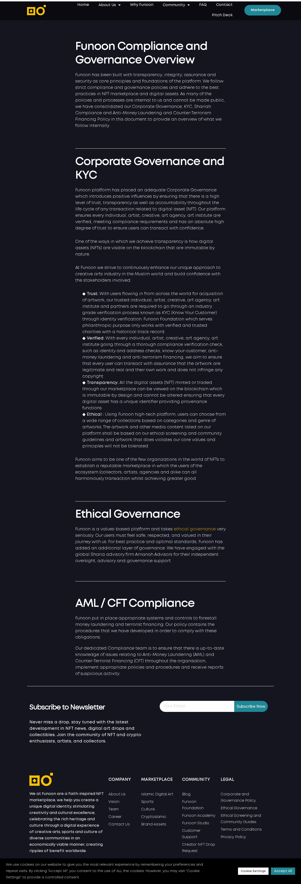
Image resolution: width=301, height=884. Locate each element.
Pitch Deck (222, 15)
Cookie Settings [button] (253, 871)
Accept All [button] (283, 871)
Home (83, 5)
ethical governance (195, 529)
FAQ (203, 5)
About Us (107, 5)
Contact (224, 5)
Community (174, 5)
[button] (262, 10)
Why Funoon (141, 5)
